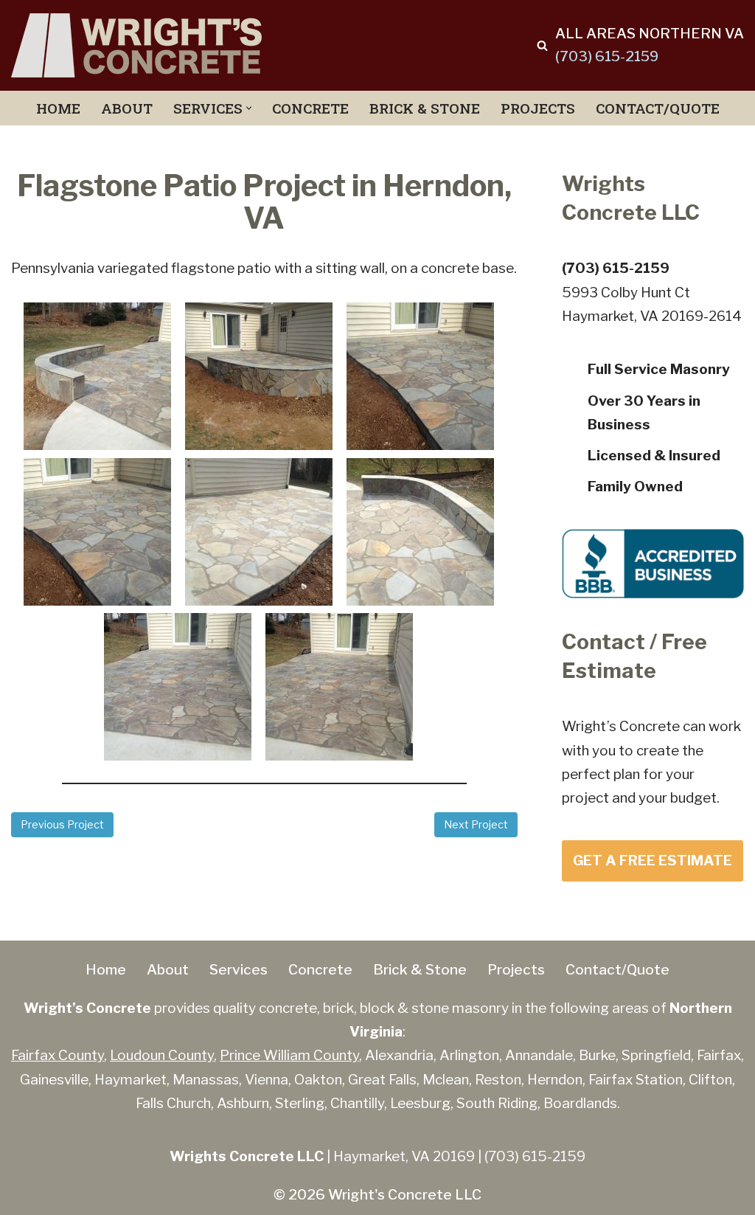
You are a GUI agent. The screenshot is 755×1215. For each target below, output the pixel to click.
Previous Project (62, 824)
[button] (248, 108)
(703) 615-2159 (606, 56)
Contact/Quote (658, 108)
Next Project (476, 824)
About (127, 108)
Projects (538, 108)
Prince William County (289, 1055)
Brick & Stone (424, 108)
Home (58, 108)
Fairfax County (57, 1055)
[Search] (542, 45)
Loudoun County (162, 1055)
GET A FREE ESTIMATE (652, 860)
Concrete (310, 108)
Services (238, 969)
